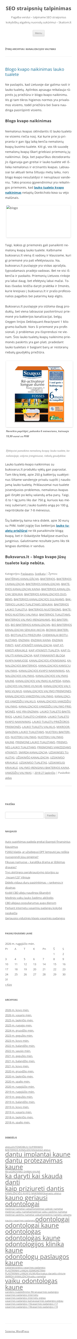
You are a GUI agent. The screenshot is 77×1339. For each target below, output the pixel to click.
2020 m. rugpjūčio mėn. (20, 1087)
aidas (8, 778)
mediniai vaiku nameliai (18, 1211)
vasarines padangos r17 (44, 1303)
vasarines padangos (48, 1292)
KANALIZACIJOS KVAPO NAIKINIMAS (42, 671)
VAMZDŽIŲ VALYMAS (18, 773)
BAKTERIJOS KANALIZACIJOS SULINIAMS (39, 599)
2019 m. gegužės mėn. (19, 1097)
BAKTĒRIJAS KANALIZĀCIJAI (22, 579)
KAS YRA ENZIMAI (27, 711)
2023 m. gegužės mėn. (19, 1035)
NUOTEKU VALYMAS (23, 737)
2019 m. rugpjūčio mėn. (20, 1092)
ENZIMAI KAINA (41, 640)
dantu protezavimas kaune (34, 1163)
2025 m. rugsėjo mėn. (18, 1025)
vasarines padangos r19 (44, 1306)
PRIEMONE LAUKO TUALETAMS (35, 742)
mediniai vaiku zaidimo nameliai (49, 1211)
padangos (10, 1267)
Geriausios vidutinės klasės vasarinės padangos (35, 918)
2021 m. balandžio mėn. (20, 1061)
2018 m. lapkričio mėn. (19, 1117)
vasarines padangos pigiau (48, 1300)
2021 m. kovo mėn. (17, 1066)
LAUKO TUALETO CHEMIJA (29, 717)
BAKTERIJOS (47, 579)
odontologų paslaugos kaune (37, 1259)
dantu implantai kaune (37, 1154)
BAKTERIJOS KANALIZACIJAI (43, 584)
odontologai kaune (32, 1225)
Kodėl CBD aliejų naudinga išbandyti (28, 893)
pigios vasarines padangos (30, 1267)
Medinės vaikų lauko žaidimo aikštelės (29, 898)
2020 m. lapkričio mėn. (19, 1076)
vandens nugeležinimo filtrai (21, 1292)
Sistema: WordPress (17, 1331)
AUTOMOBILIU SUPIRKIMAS (27, 1146)
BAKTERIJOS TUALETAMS (54, 614)
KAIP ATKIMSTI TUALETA (44, 650)
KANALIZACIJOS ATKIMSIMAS (47, 660)
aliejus (8, 1146)
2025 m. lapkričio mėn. (19, 1020)
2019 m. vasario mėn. (18, 1112)
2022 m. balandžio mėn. (20, 1046)
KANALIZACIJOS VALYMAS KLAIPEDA (38, 681)
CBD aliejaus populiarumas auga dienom (30, 903)
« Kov (8, 984)
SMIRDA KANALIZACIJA (33, 752)
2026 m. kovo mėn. (17, 1010)
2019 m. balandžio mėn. (20, 1102)
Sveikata (40, 574)
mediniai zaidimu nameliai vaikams (24, 1214)
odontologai (52, 1219)
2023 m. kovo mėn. (17, 1041)
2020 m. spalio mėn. (17, 1081)
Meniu (38, 33)
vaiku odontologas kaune (31, 1283)
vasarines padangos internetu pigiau (25, 1297)
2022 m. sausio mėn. (18, 1051)
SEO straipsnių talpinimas (38, 8)
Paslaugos (27, 574)
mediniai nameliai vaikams (19, 1208)
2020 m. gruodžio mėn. (19, 1071)
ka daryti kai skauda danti (33, 1179)
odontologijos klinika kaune (34, 1247)
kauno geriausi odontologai (26, 1200)
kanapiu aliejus (52, 1193)
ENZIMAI (24, 640)
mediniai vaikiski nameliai (48, 1208)
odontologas (23, 1231)
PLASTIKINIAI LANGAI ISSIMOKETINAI (25, 1270)
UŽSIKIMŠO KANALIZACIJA (32, 757)
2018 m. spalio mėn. (17, 1122)
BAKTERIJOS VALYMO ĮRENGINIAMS (27, 620)
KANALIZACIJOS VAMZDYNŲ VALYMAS (29, 696)
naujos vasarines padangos (20, 1220)
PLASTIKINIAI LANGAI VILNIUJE (21, 1273)
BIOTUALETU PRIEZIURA (26, 635)
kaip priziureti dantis (34, 1188)
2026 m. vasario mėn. (18, 1015)
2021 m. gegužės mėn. (19, 1056)
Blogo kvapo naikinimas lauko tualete (34, 71)
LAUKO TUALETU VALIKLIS (38, 727)
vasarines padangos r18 (18, 1306)
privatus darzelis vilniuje (51, 1273)
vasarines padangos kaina (19, 1300)
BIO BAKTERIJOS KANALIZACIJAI (30, 625)
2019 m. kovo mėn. (17, 1107)
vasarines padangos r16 (18, 1303)
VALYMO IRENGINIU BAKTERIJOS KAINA (44, 768)
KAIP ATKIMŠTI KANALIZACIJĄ (33, 645)
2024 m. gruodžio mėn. (19, 1030)
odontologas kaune (32, 1238)
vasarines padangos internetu (21, 1294)
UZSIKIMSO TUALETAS (33, 762)
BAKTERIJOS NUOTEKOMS (44, 609)
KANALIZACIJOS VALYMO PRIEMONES (47, 691)
